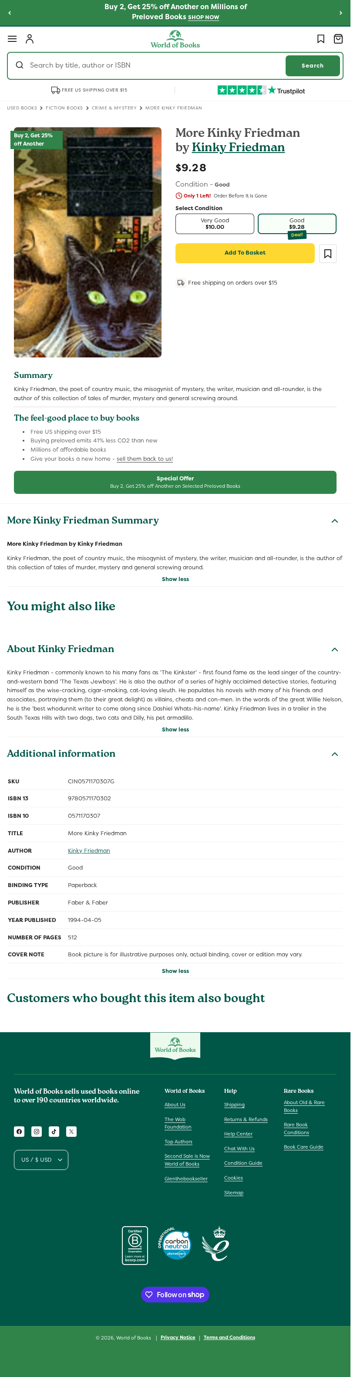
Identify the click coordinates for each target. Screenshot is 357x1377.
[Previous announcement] (9, 12)
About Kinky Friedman (60, 650)
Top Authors (178, 1141)
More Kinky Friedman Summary (83, 521)
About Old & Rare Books (304, 1106)
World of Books (134, 1337)
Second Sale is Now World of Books (187, 1159)
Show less (175, 579)
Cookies (233, 1177)
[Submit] (20, 65)
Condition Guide (243, 1163)
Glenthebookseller (186, 1178)
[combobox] (175, 66)
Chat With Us (239, 1148)
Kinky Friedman (238, 149)
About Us (175, 1104)
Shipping (234, 1104)
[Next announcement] (340, 12)
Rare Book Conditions (296, 1128)
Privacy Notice (178, 1337)
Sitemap (233, 1192)
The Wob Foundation (178, 1123)
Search (313, 65)
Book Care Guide (303, 1146)
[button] (12, 39)
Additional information (61, 755)
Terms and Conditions (229, 1337)
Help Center (238, 1133)
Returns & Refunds (246, 1119)
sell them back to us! (145, 459)
